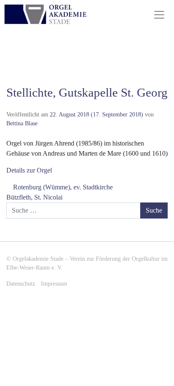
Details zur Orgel (29, 170)
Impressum (54, 283)
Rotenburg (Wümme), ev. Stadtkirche (62, 187)
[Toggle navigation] (159, 15)
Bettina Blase (22, 123)
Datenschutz (20, 283)
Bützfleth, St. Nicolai (35, 197)
